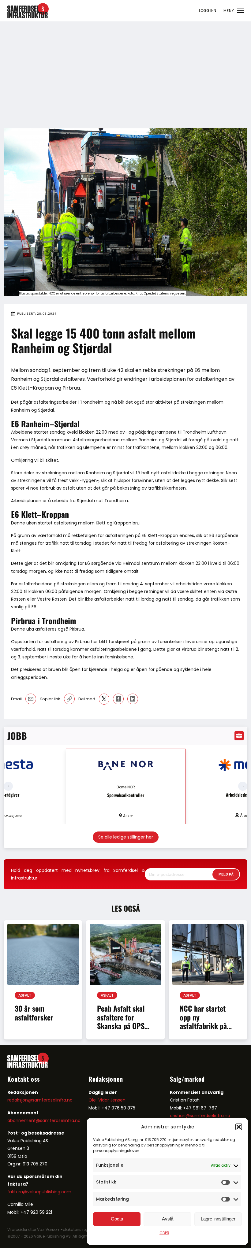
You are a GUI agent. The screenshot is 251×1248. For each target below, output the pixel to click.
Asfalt (24, 995)
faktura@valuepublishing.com (39, 1192)
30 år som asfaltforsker (34, 1013)
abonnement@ (23, 1120)
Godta (117, 1218)
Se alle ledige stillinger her (125, 837)
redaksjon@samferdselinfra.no (40, 1100)
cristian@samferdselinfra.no (200, 1116)
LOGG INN (207, 10)
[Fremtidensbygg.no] (28, 17)
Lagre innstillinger (218, 1218)
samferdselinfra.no (60, 1120)
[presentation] (8, 786)
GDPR (164, 1232)
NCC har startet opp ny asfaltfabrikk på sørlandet (203, 1021)
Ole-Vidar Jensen (107, 1100)
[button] (239, 1127)
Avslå (167, 1218)
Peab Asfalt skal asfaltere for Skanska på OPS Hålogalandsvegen (124, 1021)
